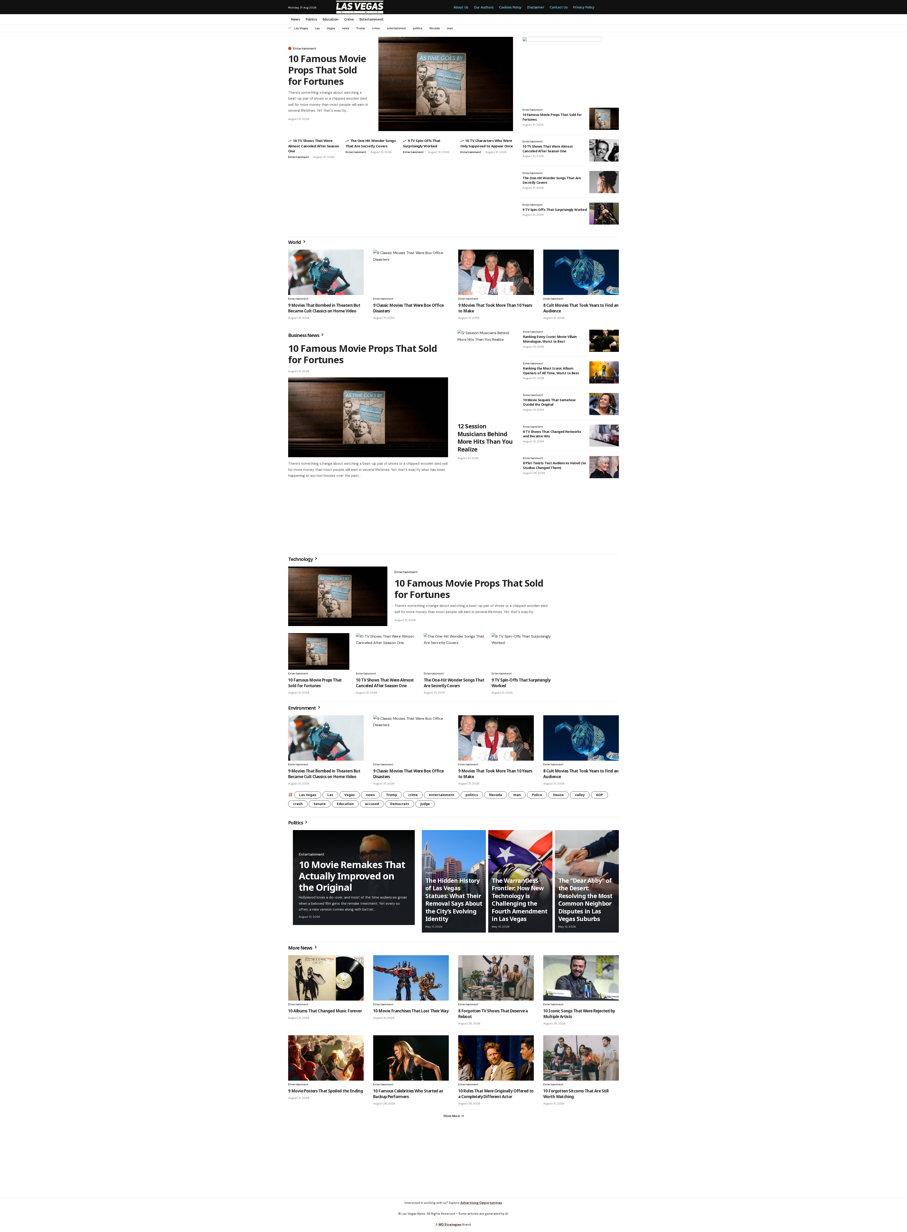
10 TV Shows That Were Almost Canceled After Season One (313, 145)
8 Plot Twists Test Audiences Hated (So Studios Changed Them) (554, 465)
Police (537, 796)
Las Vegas (301, 28)
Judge (425, 805)
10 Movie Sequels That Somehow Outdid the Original (549, 402)
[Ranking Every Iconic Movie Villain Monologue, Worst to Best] (604, 341)
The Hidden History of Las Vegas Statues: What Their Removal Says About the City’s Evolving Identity (453, 901)
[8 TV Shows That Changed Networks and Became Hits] (604, 436)
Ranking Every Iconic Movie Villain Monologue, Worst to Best (550, 339)
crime (376, 28)
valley (580, 796)
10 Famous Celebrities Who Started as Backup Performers (408, 1095)
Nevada (434, 28)
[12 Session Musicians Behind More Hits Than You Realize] (485, 374)
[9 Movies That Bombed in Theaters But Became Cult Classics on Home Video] (326, 272)
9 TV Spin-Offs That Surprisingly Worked (554, 209)
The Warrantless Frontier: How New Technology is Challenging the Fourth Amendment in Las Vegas (519, 901)
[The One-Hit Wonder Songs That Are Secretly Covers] (604, 182)
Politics (296, 824)
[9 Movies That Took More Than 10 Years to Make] (496, 272)
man (450, 28)
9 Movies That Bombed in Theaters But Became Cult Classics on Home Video (324, 308)
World (295, 242)
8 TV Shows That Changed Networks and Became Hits (552, 434)
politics (417, 28)
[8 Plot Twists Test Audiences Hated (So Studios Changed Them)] (604, 467)
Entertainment (304, 48)
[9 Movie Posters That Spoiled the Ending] (326, 1060)
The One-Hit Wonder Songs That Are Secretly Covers (454, 684)
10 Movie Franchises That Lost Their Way (411, 1012)
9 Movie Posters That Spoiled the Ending (325, 1093)
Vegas (331, 28)
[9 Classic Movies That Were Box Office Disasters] (411, 272)
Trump (360, 28)
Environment (302, 710)
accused (372, 805)
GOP (599, 796)
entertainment (396, 28)
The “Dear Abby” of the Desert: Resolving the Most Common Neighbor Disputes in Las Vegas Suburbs (585, 901)
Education (345, 805)
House (558, 796)
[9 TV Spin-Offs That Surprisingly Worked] (604, 214)
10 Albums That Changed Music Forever (325, 1012)
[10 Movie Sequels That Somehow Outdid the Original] (604, 404)
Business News (304, 335)
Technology (301, 561)
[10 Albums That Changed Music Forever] (326, 979)
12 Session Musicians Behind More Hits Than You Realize (485, 437)
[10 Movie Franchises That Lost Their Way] (411, 979)
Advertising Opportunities (481, 1207)
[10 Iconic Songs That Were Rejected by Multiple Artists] (581, 979)
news (345, 28)
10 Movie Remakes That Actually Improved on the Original (352, 877)
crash (298, 805)
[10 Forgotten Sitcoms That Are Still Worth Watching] (581, 1060)
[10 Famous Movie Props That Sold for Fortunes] (445, 84)
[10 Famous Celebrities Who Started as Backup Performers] (411, 1060)
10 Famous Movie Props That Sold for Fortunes (327, 70)
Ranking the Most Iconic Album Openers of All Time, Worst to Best (551, 370)
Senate (320, 805)
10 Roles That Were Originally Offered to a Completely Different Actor (496, 1095)
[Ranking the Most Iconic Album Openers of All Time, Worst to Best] (604, 372)
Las (317, 28)
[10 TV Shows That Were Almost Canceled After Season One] (604, 150)
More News (300, 949)
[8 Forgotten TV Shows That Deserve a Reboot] (496, 979)
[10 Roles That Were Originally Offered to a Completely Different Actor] (496, 1060)
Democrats (399, 805)
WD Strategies (449, 1228)
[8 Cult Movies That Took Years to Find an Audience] (581, 272)
